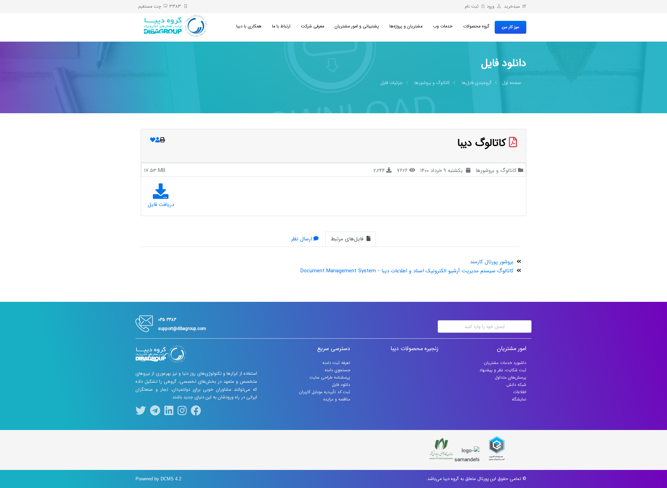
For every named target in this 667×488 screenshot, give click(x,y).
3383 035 (167, 319)
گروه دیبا (451, 478)
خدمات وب (443, 26)
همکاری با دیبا (249, 26)
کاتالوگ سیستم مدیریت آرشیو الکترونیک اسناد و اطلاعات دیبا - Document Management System (406, 271)
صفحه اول (511, 82)
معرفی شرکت (312, 26)
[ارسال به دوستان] (157, 140)
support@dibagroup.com (182, 328)
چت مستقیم (149, 6)
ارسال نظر (301, 239)
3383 (175, 6)
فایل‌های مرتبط (348, 239)
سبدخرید (511, 6)
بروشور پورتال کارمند (491, 262)
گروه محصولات (476, 26)
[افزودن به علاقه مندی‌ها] (152, 140)
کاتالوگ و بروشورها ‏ (431, 82)
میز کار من (510, 27)
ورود (490, 6)
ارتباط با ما (281, 26)
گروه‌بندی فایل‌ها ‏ (476, 82)
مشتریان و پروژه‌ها (405, 26)
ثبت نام (472, 6)
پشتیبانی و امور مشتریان (357, 26)
